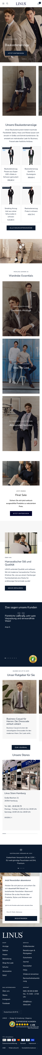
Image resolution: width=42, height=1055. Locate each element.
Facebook (6, 1003)
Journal (26, 962)
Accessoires (7, 971)
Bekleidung (6, 959)
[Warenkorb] (39, 4)
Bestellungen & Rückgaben (29, 951)
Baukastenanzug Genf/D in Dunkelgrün (31, 171)
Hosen (4, 954)
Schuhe (5, 967)
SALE (4, 975)
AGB (4, 1048)
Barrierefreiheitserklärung (31, 979)
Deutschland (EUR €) (11, 1012)
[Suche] (7, 3)
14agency (28, 1018)
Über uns (5, 991)
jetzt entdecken (21, 513)
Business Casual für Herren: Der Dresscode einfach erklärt (18, 721)
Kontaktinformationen (29, 1048)
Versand (23, 1043)
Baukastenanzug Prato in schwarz (31, 209)
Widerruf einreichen (31, 974)
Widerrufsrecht (14, 1048)
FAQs (25, 970)
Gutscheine (27, 957)
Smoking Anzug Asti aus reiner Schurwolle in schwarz (11, 212)
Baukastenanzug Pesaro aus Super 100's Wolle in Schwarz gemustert (10, 173)
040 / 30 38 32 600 (30, 991)
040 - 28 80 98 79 (15, 806)
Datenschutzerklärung (9, 1043)
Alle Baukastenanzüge (21, 228)
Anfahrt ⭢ (8, 817)
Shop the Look (7, 963)
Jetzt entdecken (16, 53)
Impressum (32, 1043)
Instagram (6, 999)
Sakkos (5, 950)
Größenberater (28, 946)
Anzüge (5, 946)
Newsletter (27, 966)
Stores (4, 995)
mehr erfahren (15, 588)
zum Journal (21, 747)
